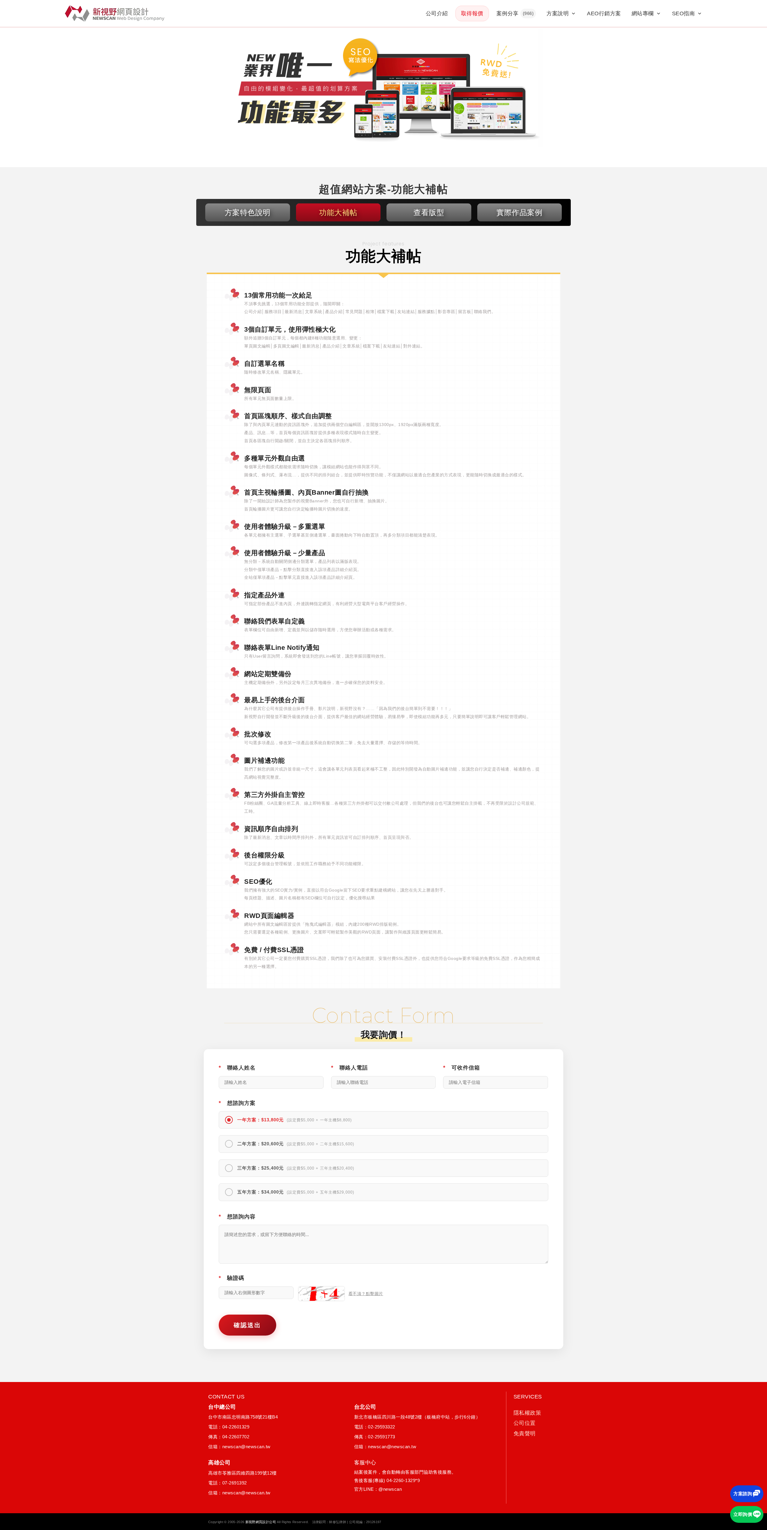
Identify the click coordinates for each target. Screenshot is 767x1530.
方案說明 (557, 13)
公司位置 (525, 1423)
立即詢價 (742, 1514)
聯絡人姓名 (241, 1068)
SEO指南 (683, 13)
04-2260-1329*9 (403, 1480)
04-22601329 (236, 1426)
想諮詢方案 (241, 1103)
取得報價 (472, 13)
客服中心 (365, 1463)
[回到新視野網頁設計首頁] (113, 13)
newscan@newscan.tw (246, 1446)
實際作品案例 (519, 212)
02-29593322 (381, 1426)
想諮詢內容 (241, 1217)
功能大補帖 (338, 212)
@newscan (390, 1489)
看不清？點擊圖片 (365, 1293)
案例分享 (515, 13)
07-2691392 (234, 1482)
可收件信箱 (466, 1068)
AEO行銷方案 (604, 13)
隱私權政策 (527, 1413)
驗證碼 (235, 1278)
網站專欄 (643, 13)
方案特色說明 (248, 212)
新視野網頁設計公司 (260, 1522)
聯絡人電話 (353, 1068)
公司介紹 (437, 13)
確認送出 (247, 1325)
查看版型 (428, 212)
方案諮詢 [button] (742, 1493)
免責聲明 (525, 1434)
